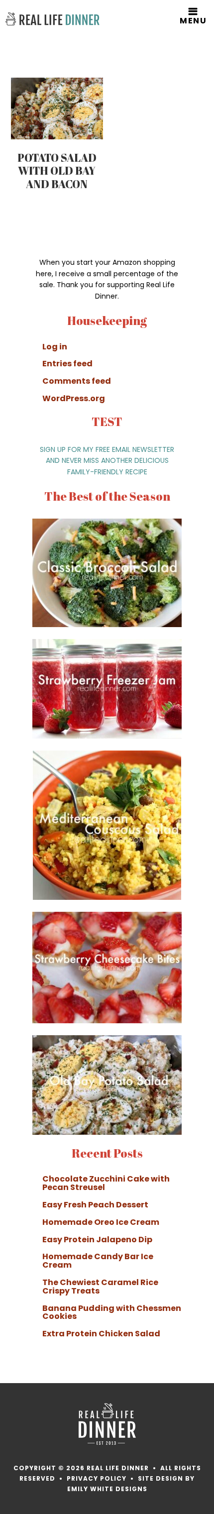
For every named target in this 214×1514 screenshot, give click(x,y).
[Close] (204, 677)
